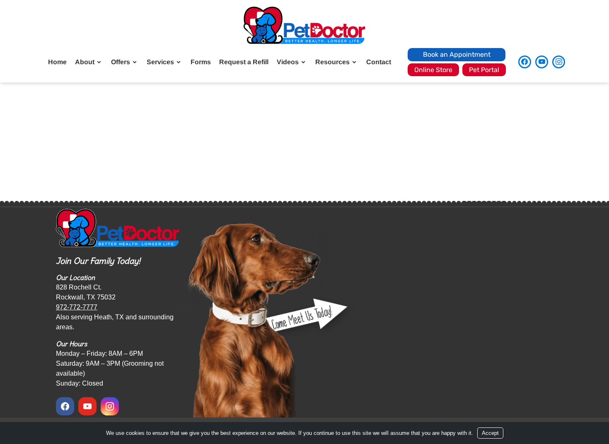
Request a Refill (243, 61)
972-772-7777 (76, 307)
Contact (378, 61)
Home (57, 61)
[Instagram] (558, 61)
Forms (201, 61)
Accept (490, 433)
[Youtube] (541, 61)
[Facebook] (524, 61)
